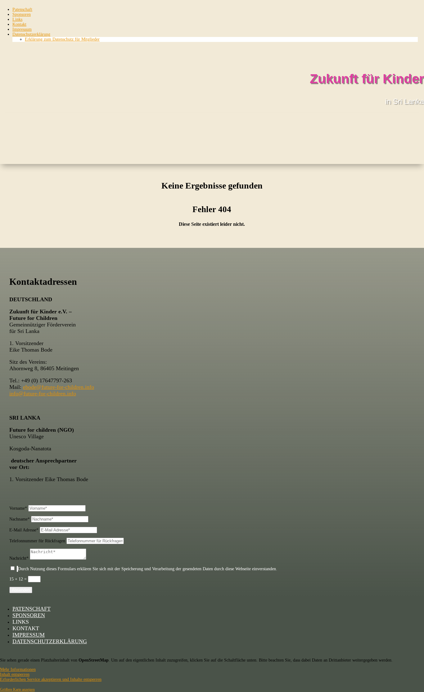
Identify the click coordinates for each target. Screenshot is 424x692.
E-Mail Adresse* (23, 530)
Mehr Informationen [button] (18, 669)
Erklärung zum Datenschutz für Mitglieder (62, 39)
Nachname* (19, 519)
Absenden (21, 590)
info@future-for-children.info (42, 393)
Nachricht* (19, 558)
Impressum (22, 29)
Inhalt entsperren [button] (14, 674)
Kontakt (19, 24)
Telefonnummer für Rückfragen (37, 541)
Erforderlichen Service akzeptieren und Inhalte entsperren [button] (50, 679)
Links (17, 19)
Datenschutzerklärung (31, 34)
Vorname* (18, 508)
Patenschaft (22, 9)
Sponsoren (21, 14)
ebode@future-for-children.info (58, 387)
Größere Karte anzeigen (17, 690)
